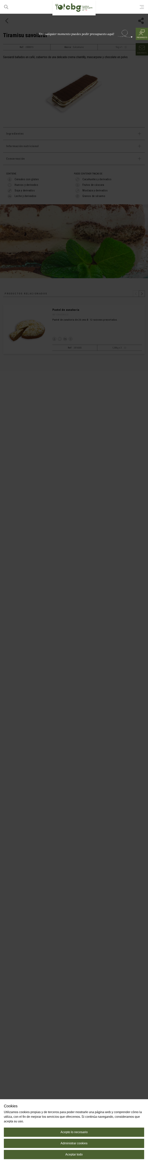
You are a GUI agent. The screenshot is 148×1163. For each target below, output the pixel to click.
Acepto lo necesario (74, 1132)
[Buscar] (6, 7)
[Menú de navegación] (142, 7)
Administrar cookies (74, 1143)
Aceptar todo (74, 1154)
